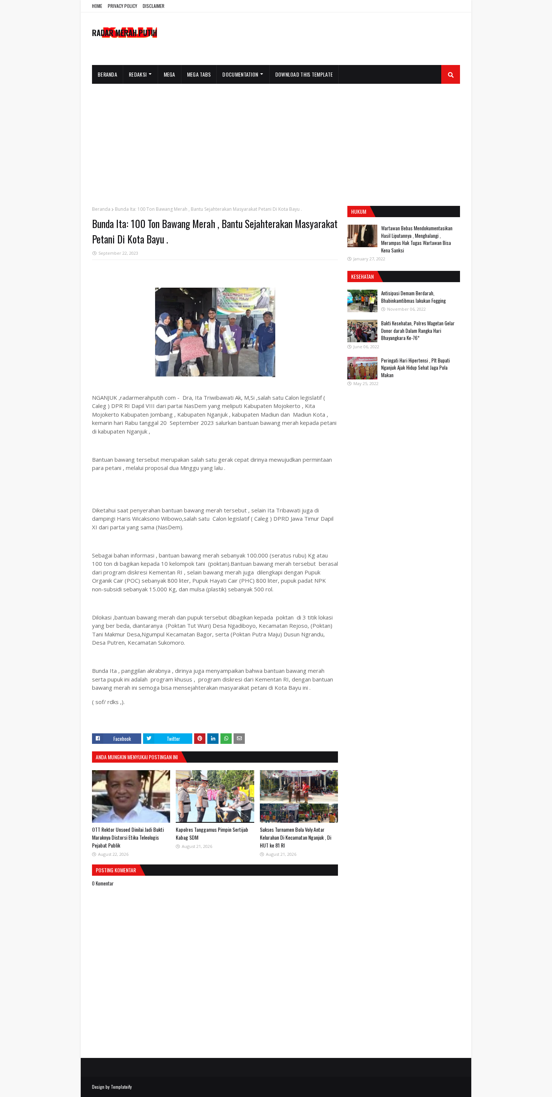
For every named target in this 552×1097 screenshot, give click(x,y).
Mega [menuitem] (169, 74)
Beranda (101, 209)
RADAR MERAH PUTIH (124, 32)
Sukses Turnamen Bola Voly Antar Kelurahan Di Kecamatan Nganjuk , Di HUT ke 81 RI (295, 837)
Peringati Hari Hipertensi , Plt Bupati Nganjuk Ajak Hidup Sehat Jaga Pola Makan (415, 368)
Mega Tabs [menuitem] (199, 74)
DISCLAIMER (153, 6)
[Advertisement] (276, 140)
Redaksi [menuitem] (137, 74)
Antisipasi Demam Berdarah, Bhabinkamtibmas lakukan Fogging (413, 296)
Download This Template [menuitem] (304, 74)
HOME (97, 6)
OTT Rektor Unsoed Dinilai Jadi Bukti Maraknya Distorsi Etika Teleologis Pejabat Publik (128, 837)
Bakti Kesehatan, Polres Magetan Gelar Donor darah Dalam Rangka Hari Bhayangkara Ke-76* (418, 330)
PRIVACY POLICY (122, 6)
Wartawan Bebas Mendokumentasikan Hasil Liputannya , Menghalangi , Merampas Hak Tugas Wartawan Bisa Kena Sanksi (416, 239)
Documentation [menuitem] (240, 74)
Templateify (121, 1086)
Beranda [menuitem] (107, 74)
